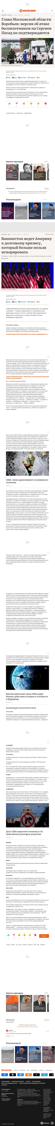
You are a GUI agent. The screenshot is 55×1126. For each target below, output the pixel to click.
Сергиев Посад (19, 113)
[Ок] (38, 77)
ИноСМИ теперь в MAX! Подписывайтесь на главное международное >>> (27, 334)
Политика (25, 944)
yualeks (11, 1030)
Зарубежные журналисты (17, 1081)
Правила (46, 188)
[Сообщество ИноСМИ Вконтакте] (20, 1074)
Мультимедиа (48, 1070)
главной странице (41, 193)
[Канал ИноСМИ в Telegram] (44, 1074)
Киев (35, 944)
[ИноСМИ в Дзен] (12, 1074)
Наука (27, 1070)
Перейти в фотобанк (18, 65)
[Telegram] (31, 77)
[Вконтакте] (22, 77)
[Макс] (8, 77)
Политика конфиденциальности (9, 1083)
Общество (41, 1070)
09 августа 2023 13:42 (18, 15)
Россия (9, 15)
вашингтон (30, 944)
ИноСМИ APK (4, 1085)
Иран (20, 944)
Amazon (8, 944)
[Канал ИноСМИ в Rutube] (36, 1074)
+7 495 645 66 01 (5, 1100)
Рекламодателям (36, 1081)
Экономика (22, 1070)
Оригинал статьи (49, 234)
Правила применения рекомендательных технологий (32, 1083)
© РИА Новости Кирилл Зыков (7, 65)
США (9, 234)
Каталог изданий (5, 1081)
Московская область (11, 113)
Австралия (42, 944)
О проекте (28, 1081)
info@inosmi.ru (4, 1096)
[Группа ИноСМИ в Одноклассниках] (28, 1074)
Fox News (4, 234)
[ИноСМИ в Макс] (4, 1074)
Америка (13, 944)
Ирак (38, 944)
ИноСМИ (3, 15)
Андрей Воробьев (27, 113)
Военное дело (34, 1070)
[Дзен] (14, 77)
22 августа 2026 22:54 (17, 234)
